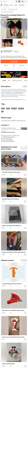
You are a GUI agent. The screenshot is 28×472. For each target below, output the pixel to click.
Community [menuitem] (21, 5)
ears (2, 111)
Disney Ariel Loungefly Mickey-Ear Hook (13, 337)
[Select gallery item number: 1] (13, 249)
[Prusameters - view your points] (19, 1)
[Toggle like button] (3, 175)
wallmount (14, 108)
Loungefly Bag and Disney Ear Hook (11, 283)
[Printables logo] (1, 5)
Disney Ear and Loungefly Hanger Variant (13, 310)
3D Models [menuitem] (6, 5)
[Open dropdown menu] (26, 15)
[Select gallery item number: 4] (15, 307)
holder (2, 108)
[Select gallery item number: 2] (14, 249)
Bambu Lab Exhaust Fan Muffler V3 (11, 225)
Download (14, 61)
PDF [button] (25, 86)
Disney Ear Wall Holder (8, 363)
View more (23, 147)
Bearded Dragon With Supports (10, 199)
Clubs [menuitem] (15, 5)
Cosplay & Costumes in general (7, 11)
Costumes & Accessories (13, 9)
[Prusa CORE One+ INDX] (14, 74)
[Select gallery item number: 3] (14, 307)
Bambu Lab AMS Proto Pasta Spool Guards (13, 252)
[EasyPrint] (17, 1)
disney (7, 108)
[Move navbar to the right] (27, 5)
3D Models (4, 9)
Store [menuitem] (11, 5)
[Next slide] (26, 43)
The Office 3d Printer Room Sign (11, 172)
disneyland (21, 108)
